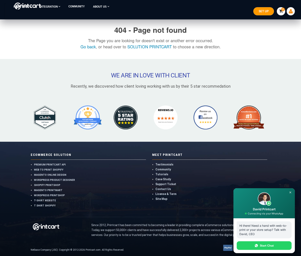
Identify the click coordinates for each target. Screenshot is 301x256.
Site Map (161, 198)
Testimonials (164, 164)
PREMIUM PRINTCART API (50, 164)
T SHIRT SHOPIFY (45, 205)
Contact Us (163, 189)
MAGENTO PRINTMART (48, 190)
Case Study (163, 179)
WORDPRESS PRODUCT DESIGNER (54, 180)
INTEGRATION (49, 6)
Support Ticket (165, 184)
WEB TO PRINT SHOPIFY (48, 169)
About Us (100, 6)
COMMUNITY (76, 6)
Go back (88, 47)
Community (163, 169)
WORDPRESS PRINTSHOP (49, 195)
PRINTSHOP (22, 6)
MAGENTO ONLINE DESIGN (50, 174)
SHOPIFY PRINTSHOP (47, 185)
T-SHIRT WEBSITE (45, 200)
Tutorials (161, 174)
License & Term (166, 194)
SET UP (264, 11)
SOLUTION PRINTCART (149, 47)
